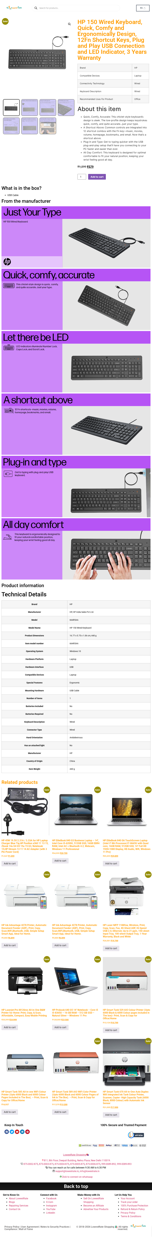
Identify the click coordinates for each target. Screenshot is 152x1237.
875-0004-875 (62, 1164)
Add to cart (97, 176)
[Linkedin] (22, 1132)
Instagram (51, 1205)
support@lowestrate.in (67, 1171)
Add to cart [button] (10, 863)
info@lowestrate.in (89, 1171)
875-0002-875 (30, 1164)
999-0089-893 (124, 1164)
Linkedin (50, 1212)
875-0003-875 (46, 1164)
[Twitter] (12, 1132)
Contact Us (14, 1209)
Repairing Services (18, 1205)
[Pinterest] (27, 1132)
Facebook (51, 1198)
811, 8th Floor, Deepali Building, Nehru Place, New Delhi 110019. (77, 1160)
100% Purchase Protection (134, 1205)
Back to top (76, 1186)
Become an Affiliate (93, 1205)
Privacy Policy (128, 1212)
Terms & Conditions (131, 1216)
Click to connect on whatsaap (77, 1176)
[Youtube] (17, 1132)
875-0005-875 (77, 1164)
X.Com (49, 1202)
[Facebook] (6, 1132)
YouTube (50, 1209)
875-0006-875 (93, 1164)
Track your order (129, 1202)
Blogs (12, 1202)
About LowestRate (18, 1198)
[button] (69, 24)
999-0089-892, (109, 1164)
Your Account (128, 1198)
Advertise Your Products (95, 1209)
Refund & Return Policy (133, 1209)
